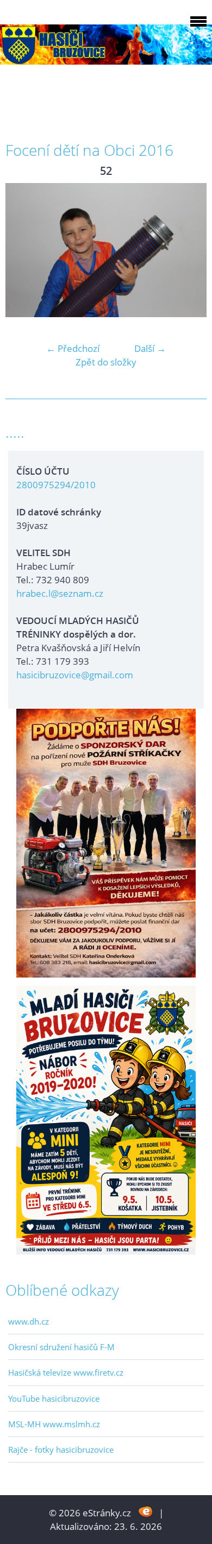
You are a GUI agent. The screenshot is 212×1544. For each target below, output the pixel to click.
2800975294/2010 (56, 484)
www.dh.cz (28, 1321)
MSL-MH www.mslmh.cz (54, 1424)
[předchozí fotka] (23, 250)
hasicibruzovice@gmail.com (74, 675)
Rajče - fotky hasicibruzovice (61, 1449)
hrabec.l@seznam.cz (59, 593)
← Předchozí (72, 348)
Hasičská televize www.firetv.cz (65, 1372)
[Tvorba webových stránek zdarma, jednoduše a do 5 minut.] (146, 1511)
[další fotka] (189, 250)
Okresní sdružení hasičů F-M (61, 1346)
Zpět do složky (106, 362)
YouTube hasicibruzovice (53, 1398)
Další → (150, 348)
